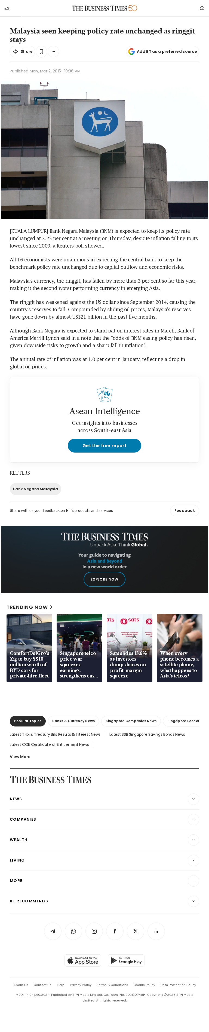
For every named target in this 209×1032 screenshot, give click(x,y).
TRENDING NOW (27, 607)
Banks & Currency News (73, 721)
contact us (42, 985)
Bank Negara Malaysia (35, 488)
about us (20, 985)
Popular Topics (27, 721)
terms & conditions (112, 985)
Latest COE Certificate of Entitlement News (49, 744)
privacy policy (80, 985)
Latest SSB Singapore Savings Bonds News (147, 734)
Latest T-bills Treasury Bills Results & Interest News (55, 734)
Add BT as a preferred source (167, 51)
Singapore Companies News (131, 721)
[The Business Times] (99, 8)
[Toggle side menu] (6, 8)
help (60, 985)
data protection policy (178, 985)
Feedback (184, 510)
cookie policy (144, 985)
